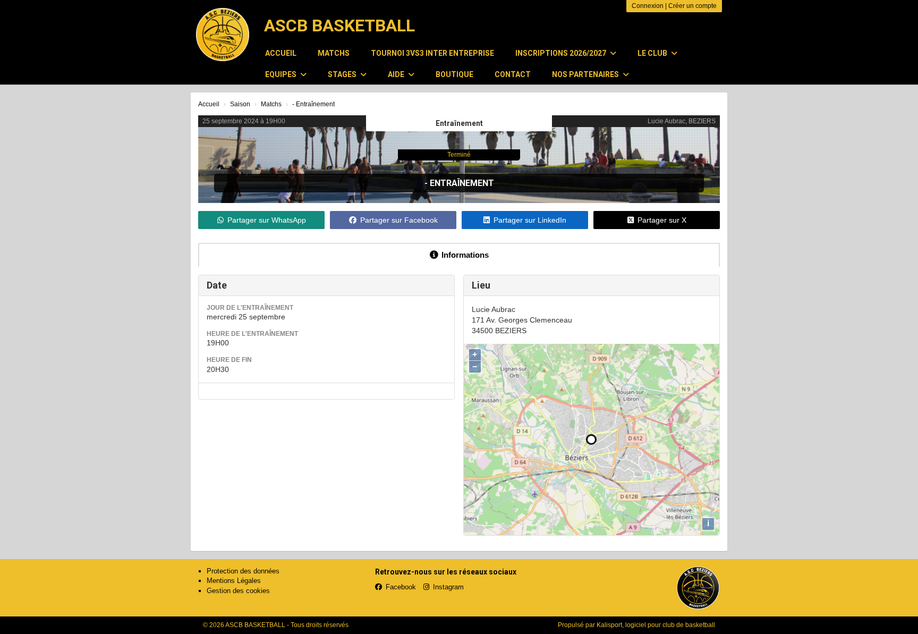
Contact (513, 74)
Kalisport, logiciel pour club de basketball (656, 625)
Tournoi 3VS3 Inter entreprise (432, 53)
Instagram (448, 587)
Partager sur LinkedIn (530, 220)
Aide (397, 74)
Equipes (281, 74)
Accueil (280, 53)
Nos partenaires (586, 74)
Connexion (648, 6)
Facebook (401, 587)
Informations (465, 254)
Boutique (454, 74)
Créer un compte (692, 6)
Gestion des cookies (238, 591)
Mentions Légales (234, 581)
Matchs (334, 53)
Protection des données (243, 571)
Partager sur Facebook (399, 220)
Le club (653, 53)
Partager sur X (662, 220)
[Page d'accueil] (222, 34)
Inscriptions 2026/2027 (561, 53)
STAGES (343, 74)
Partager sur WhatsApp (266, 220)
